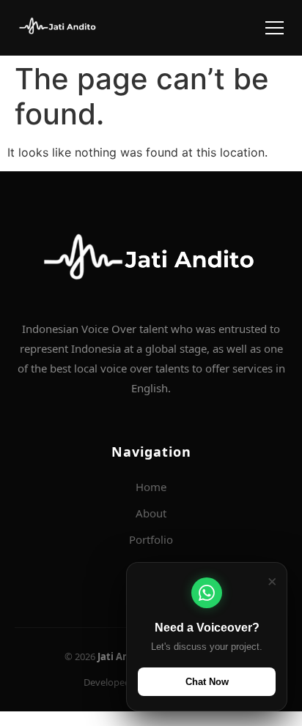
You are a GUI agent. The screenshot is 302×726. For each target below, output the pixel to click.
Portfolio (151, 539)
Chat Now (207, 681)
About (151, 513)
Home (151, 486)
